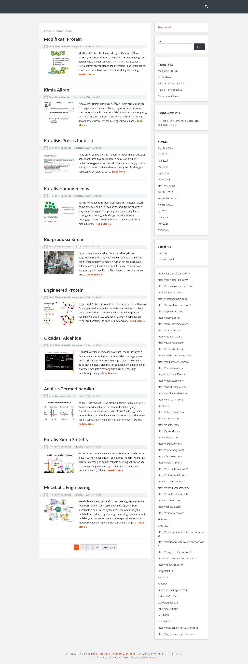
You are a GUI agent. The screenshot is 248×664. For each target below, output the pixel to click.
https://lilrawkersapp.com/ (172, 387)
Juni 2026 (163, 160)
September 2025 (167, 198)
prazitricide (164, 406)
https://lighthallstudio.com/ (172, 393)
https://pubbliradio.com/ (171, 342)
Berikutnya (109, 547)
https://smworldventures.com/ (174, 305)
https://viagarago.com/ (170, 292)
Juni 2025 (163, 217)
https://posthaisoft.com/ (171, 349)
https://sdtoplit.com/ (169, 330)
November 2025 (167, 186)
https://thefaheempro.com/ (173, 298)
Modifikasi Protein (63, 39)
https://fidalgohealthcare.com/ (174, 552)
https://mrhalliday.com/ (170, 368)
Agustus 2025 (165, 204)
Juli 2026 (162, 154)
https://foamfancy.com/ (171, 450)
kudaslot (162, 583)
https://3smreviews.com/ (171, 513)
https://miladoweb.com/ (171, 380)
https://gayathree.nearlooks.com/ (176, 634)
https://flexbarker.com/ (170, 456)
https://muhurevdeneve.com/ (173, 361)
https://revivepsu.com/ (170, 336)
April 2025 (163, 229)
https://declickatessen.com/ (173, 469)
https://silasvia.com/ (169, 317)
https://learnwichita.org (170, 399)
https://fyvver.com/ (168, 437)
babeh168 (163, 615)
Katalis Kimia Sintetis (66, 439)
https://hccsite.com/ (169, 418)
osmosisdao (65, 46)
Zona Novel (164, 27)
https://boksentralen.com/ (172, 481)
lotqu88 (163, 519)
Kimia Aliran (56, 90)
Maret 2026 (164, 179)
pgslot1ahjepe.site (168, 602)
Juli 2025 (162, 211)
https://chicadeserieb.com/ (172, 475)
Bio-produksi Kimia (63, 239)
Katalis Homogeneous (66, 189)
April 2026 (163, 173)
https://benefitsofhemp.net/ (173, 494)
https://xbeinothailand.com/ (173, 279)
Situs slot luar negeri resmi (172, 590)
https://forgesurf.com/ (170, 443)
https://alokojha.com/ (169, 500)
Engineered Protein (64, 290)
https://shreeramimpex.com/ (173, 324)
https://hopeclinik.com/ (170, 564)
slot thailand (164, 621)
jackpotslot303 (166, 571)
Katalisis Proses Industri (68, 140)
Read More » (86, 74)
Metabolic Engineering (67, 487)
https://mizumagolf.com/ (171, 374)
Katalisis (97, 46)
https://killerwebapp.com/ (171, 412)
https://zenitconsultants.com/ (174, 273)
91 (96, 547)
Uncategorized (166, 259)
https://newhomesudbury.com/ (174, 355)
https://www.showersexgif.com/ (175, 286)
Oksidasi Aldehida (62, 338)
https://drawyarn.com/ (170, 462)
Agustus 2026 (165, 148)
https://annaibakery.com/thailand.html (178, 627)
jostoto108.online (167, 596)
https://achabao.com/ (169, 506)
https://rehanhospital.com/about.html (178, 558)
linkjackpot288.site (168, 608)
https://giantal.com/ (168, 424)
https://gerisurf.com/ (169, 431)
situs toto (163, 525)
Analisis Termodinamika (69, 389)
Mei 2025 (163, 223)
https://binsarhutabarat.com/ (173, 487)
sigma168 (163, 577)
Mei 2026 (163, 166)
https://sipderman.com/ (170, 311)
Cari (160, 41)
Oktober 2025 (165, 192)
